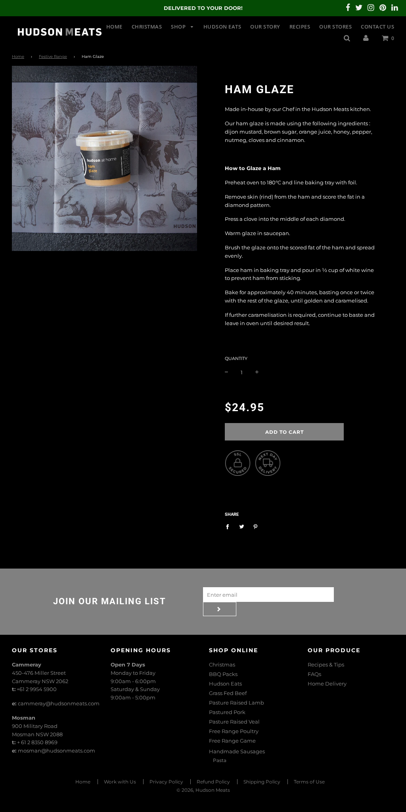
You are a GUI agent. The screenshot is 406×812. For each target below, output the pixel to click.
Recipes (299, 26)
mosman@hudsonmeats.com (56, 750)
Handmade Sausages (237, 751)
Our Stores (335, 26)
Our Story (265, 26)
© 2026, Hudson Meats (203, 790)
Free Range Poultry (234, 731)
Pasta (219, 760)
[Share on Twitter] (241, 526)
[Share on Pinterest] (255, 526)
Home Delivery (327, 683)
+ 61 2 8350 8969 (37, 742)
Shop (179, 26)
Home (114, 26)
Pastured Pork (227, 712)
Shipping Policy (261, 782)
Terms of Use (309, 782)
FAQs (314, 674)
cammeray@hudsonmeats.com (59, 703)
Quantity (236, 358)
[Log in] (366, 37)
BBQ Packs (223, 674)
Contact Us (377, 26)
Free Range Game (232, 740)
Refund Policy (213, 782)
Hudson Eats (222, 26)
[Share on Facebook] (229, 526)
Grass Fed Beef (228, 693)
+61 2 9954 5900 (37, 689)
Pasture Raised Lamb (236, 702)
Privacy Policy (166, 782)
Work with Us (120, 782)
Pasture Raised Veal (234, 721)
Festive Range (53, 56)
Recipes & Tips (326, 664)
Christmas (147, 26)
